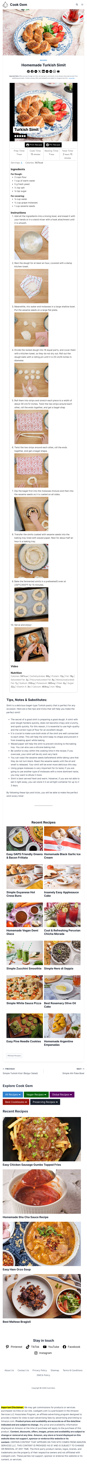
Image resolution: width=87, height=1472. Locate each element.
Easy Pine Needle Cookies (23, 1041)
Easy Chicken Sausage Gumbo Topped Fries (32, 1164)
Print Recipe (35, 144)
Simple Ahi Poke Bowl (73, 1071)
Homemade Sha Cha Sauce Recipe (25, 1217)
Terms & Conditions (72, 1370)
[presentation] (24, 838)
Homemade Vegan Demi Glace (22, 932)
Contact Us (23, 1370)
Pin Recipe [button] (54, 144)
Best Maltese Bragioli (17, 1321)
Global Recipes (14, 1056)
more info (72, 78)
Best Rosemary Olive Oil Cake (60, 1005)
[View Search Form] (77, 5)
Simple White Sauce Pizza (23, 1003)
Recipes (43, 60)
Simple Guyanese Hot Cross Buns (20, 894)
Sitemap (55, 1370)
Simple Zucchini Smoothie (23, 968)
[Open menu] (82, 4)
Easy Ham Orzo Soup (17, 1269)
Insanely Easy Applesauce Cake (61, 894)
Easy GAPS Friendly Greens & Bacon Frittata (24, 855)
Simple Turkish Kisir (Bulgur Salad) (20, 1071)
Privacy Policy (40, 1370)
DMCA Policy (43, 1375)
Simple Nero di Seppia (58, 968)
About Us (9, 1370)
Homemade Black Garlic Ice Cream (62, 855)
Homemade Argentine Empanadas (58, 1043)
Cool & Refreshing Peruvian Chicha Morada (62, 932)
